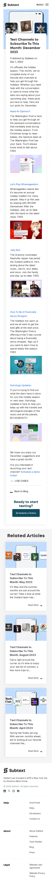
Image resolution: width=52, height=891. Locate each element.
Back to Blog (21, 491)
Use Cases (21, 480)
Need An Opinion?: (20, 111)
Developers (35, 813)
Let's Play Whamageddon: (24, 184)
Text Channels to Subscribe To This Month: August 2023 (23, 651)
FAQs (31, 808)
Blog (31, 847)
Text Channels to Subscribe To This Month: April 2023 (21, 724)
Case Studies (35, 841)
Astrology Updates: (21, 385)
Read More (33, 605)
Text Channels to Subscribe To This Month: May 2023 (21, 578)
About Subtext (36, 831)
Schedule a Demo (26, 513)
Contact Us (34, 819)
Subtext (29, 58)
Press (32, 852)
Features (33, 836)
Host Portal (34, 802)
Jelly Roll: (15, 250)
